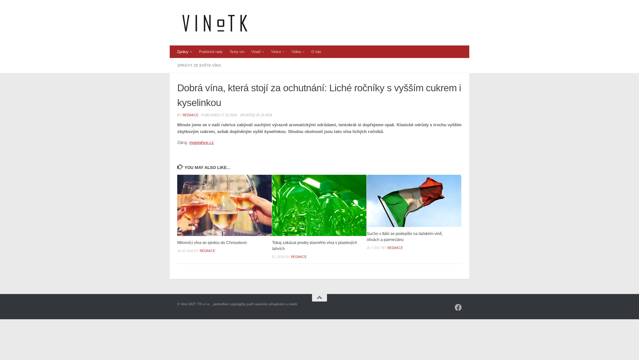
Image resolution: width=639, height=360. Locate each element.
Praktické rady (211, 52)
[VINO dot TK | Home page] (214, 23)
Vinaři (256, 52)
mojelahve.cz (201, 142)
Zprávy (182, 52)
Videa (296, 52)
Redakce (190, 115)
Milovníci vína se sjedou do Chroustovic (212, 242)
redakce (395, 248)
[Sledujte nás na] (458, 307)
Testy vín (237, 52)
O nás (316, 52)
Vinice (276, 52)
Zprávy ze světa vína (199, 65)
